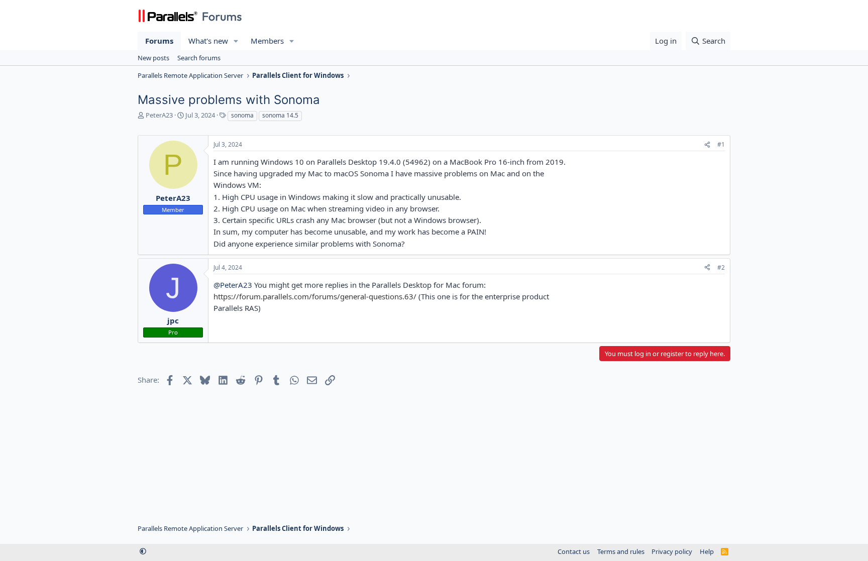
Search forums (199, 57)
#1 (721, 144)
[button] (236, 41)
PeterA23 (159, 115)
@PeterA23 (232, 285)
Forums (159, 41)
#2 (721, 267)
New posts (153, 57)
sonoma (242, 115)
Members (267, 41)
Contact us (574, 551)
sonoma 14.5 (280, 115)
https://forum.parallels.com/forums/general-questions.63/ (314, 296)
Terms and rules (620, 551)
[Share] (707, 145)
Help (707, 551)
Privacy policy (672, 551)
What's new (208, 41)
